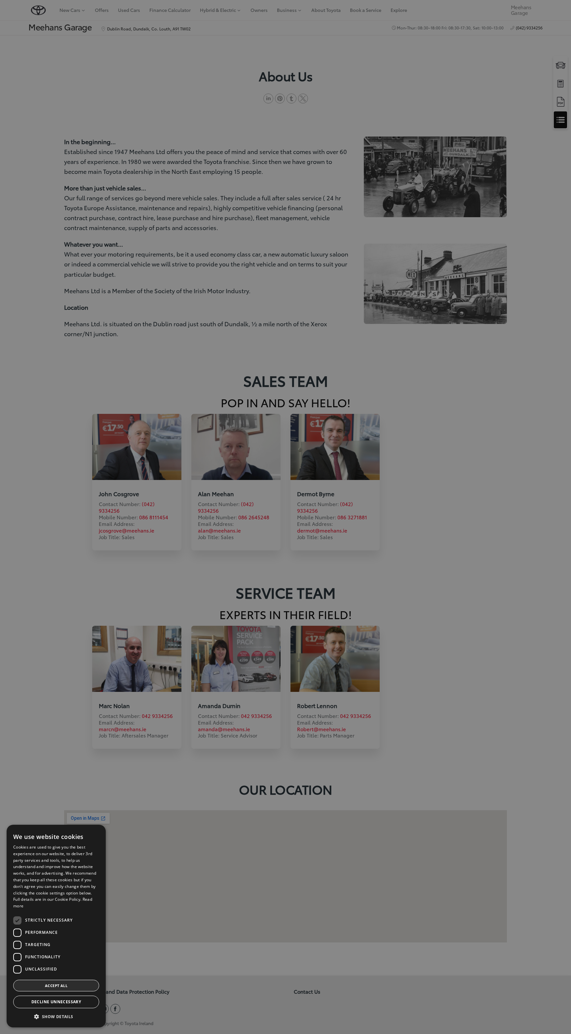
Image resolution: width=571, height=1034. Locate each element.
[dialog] (56, 926)
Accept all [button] (56, 985)
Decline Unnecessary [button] (56, 1002)
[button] (56, 1017)
